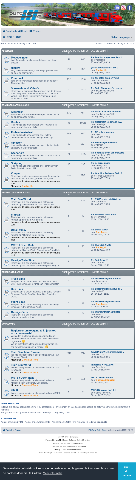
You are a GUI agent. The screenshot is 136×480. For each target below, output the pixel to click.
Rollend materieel (22, 132)
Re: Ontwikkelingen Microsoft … (107, 301)
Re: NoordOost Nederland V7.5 (106, 122)
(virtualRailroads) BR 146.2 (104, 67)
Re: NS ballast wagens (102, 132)
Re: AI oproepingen (100, 163)
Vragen (15, 173)
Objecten (16, 142)
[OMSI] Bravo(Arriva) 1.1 (103, 390)
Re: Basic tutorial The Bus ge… (107, 289)
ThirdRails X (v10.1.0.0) (102, 365)
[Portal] (67, 14)
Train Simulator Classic (15, 105)
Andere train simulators (16, 193)
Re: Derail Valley (99, 229)
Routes (15, 122)
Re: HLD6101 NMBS (101, 245)
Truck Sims (18, 278)
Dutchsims (74, 437)
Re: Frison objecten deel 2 (104, 142)
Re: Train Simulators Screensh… (107, 88)
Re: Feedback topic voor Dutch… (107, 57)
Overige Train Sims (23, 260)
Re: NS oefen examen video (105, 78)
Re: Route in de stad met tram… (107, 111)
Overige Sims (19, 312)
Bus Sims (17, 289)
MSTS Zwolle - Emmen (102, 377)
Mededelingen (19, 57)
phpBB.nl (79, 443)
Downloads (8, 324)
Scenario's (17, 153)
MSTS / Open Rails (22, 245)
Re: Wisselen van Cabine (103, 214)
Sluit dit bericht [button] (127, 471)
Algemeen (7, 51)
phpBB (58, 440)
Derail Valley (18, 229)
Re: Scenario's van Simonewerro (107, 153)
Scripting (16, 163)
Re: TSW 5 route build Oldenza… (107, 199)
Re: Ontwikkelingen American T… (108, 278)
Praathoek (17, 78)
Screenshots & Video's (25, 88)
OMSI (14, 390)
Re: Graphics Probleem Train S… (107, 173)
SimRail (16, 214)
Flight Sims (18, 301)
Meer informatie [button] (52, 473)
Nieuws (15, 67)
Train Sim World (21, 199)
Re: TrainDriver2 (99, 260)
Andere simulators (12, 272)
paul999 (83, 446)
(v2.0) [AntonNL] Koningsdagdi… (107, 352)
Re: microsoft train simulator (105, 312)
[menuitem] (10, 31)
